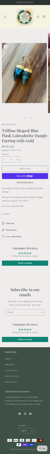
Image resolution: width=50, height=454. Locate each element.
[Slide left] (19, 118)
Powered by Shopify (34, 449)
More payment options (25, 182)
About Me (9, 365)
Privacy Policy (11, 370)
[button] (5, 17)
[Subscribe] (42, 312)
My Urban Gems (20, 449)
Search (8, 359)
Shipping (4, 150)
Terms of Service (12, 376)
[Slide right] (30, 118)
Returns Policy (11, 382)
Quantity (5, 154)
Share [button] (6, 214)
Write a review (25, 263)
